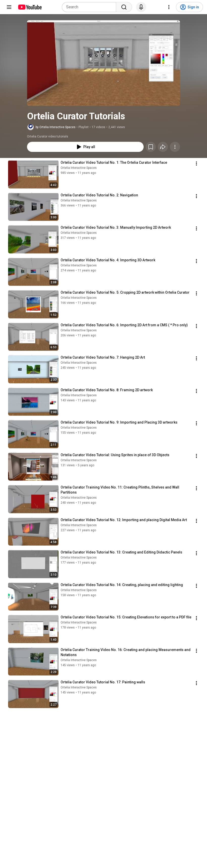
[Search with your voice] (141, 7)
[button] (103, 63)
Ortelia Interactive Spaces (79, 168)
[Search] (124, 7)
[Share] (163, 147)
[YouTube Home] (29, 7)
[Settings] (169, 7)
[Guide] (9, 7)
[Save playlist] (151, 147)
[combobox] (90, 7)
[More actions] (175, 147)
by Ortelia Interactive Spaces (55, 127)
